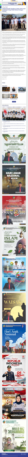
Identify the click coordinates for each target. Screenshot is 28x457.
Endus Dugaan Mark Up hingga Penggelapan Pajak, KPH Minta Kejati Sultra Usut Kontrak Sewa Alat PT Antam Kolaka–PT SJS (14, 126)
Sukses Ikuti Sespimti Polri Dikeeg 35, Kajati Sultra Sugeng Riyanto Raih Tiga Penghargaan (6, 92)
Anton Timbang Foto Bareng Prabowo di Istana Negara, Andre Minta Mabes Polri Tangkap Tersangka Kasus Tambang (14, 121)
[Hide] (0, 11)
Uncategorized (3, 12)
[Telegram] (0, 8)
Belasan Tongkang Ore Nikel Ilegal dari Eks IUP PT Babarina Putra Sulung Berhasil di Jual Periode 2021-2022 (13, 131)
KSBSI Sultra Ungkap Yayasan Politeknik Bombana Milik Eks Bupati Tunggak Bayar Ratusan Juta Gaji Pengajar (14, 99)
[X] (0, 7)
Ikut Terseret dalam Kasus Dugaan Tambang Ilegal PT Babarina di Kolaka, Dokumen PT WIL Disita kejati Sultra (21, 92)
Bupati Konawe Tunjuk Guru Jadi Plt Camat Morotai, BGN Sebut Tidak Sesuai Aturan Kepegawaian (13, 92)
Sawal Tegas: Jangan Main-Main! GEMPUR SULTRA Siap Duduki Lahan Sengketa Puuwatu (13, 123)
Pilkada (7, 7)
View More (14, 101)
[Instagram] (23, 454)
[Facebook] (0, 6)
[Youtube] (24, 454)
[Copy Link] (0, 10)
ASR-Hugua (3, 7)
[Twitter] (22, 454)
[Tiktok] (25, 454)
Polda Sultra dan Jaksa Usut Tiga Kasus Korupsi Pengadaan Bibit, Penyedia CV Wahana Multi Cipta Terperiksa (14, 128)
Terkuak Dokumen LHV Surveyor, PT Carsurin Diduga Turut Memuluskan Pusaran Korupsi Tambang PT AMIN (5, 99)
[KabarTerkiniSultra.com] (14, 0)
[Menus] (2, 1)
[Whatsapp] (0, 4)
